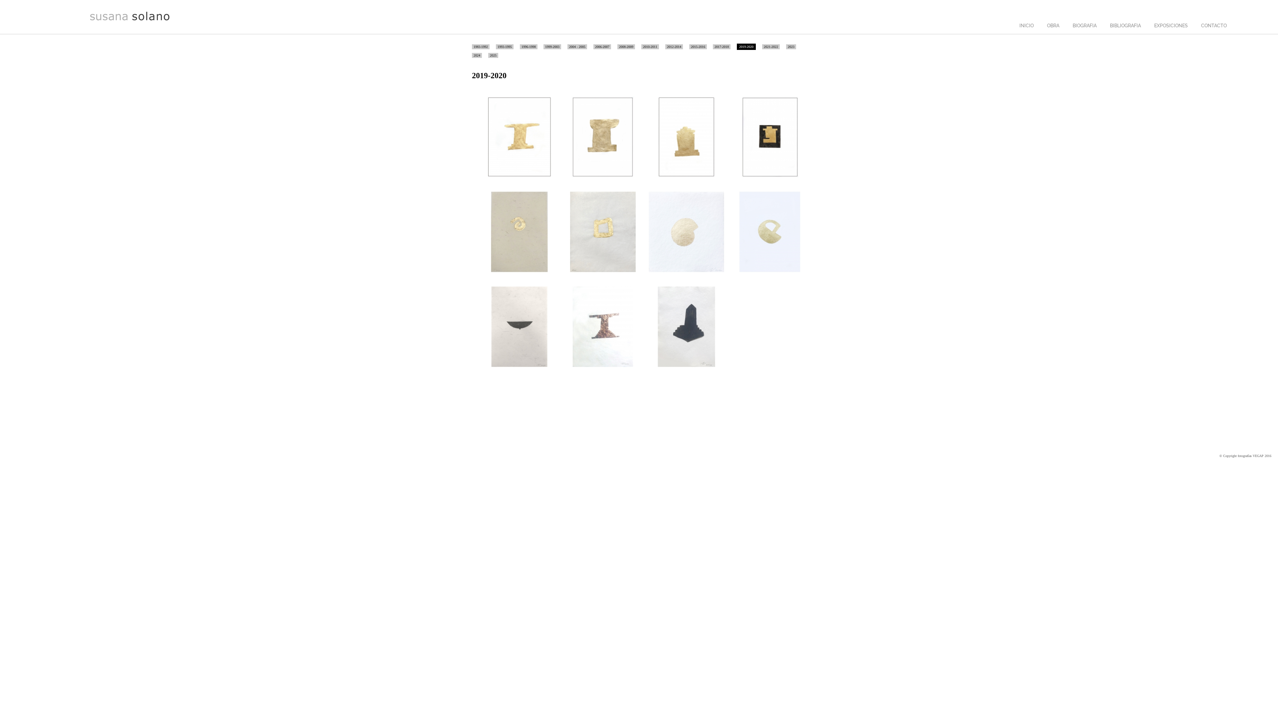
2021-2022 (771, 47)
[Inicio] (130, 19)
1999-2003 (552, 47)
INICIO (1026, 25)
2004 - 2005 (577, 47)
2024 (477, 55)
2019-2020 (746, 47)
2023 (791, 47)
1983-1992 (481, 47)
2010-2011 (650, 47)
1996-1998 (529, 47)
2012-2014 (674, 47)
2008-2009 (626, 47)
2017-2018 (722, 47)
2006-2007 (602, 47)
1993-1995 (505, 47)
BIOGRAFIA (1085, 25)
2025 (493, 55)
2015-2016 (698, 47)
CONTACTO (1214, 25)
